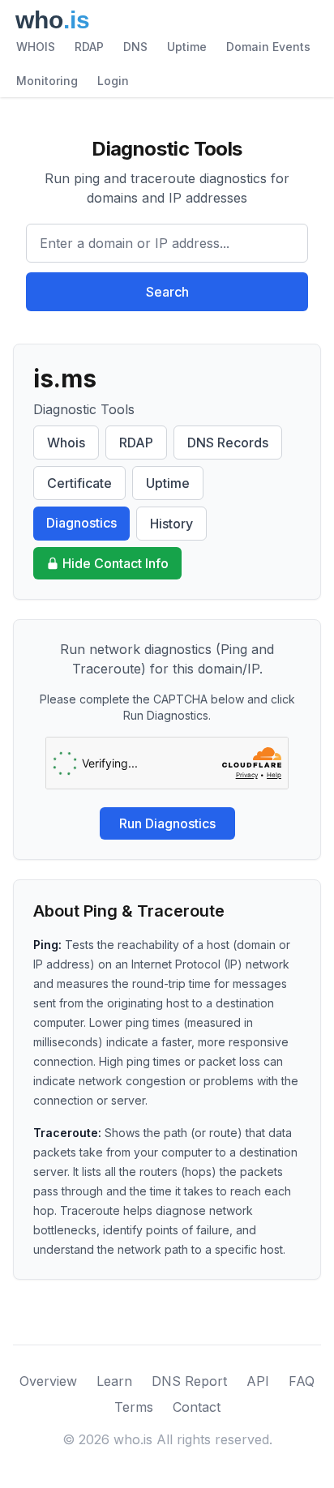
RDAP (89, 46)
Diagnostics (81, 523)
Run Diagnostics (167, 823)
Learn (114, 1381)
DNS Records (227, 442)
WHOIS (35, 46)
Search (167, 292)
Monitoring (47, 81)
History (171, 523)
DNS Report (189, 1381)
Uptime (187, 46)
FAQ (302, 1381)
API (257, 1381)
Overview (48, 1381)
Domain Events (268, 46)
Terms (133, 1407)
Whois (66, 442)
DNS (135, 46)
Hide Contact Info (115, 563)
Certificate (79, 483)
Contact (197, 1407)
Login (113, 81)
